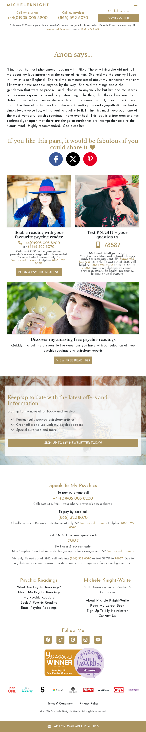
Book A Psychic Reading (38, 272)
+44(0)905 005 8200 (27, 18)
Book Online (118, 18)
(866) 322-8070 (73, 18)
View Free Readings (73, 360)
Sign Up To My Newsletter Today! (73, 443)
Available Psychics (75, 726)
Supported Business (58, 29)
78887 (112, 245)
